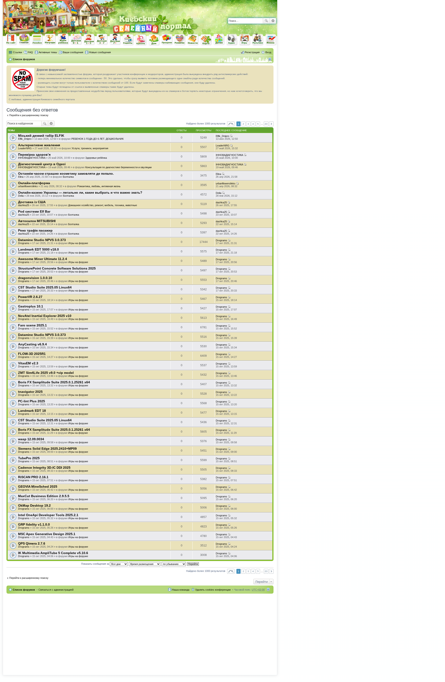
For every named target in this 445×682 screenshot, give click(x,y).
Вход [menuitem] (268, 52)
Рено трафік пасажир (35, 230)
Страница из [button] (231, 123)
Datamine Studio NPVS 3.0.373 (42, 240)
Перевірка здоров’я (34, 154)
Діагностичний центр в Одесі (42, 164)
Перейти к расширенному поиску (28, 115)
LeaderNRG (25, 148)
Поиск (266, 21)
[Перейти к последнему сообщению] (231, 136)
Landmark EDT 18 (32, 410)
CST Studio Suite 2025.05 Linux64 (45, 287)
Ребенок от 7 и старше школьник (115, 40)
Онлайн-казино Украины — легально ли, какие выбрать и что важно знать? (80, 192)
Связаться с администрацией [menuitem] (55, 589)
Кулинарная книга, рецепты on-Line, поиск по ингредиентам (128, 40)
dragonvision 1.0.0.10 (35, 278)
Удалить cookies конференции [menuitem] (213, 589)
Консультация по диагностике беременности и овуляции (118, 167)
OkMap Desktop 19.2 (34, 505)
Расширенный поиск (273, 21)
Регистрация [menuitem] (252, 52)
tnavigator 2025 (30, 392)
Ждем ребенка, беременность (63, 39)
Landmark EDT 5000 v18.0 (38, 249)
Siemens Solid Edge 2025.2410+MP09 (47, 448)
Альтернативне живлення (39, 145)
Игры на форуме (78, 243)
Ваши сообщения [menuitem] (73, 52)
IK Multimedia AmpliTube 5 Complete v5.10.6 (53, 553)
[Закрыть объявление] (269, 69)
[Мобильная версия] (270, 59)
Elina (20, 176)
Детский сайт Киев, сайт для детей (219, 39)
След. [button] (271, 123)
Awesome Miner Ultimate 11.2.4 (42, 259)
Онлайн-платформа (34, 183)
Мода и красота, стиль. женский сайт (141, 40)
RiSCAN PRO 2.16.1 (33, 477)
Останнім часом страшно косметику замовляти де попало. (66, 173)
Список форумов (24, 589)
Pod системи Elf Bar (34, 211)
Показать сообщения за (95, 563)
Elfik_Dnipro (25, 138)
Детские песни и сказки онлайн (232, 39)
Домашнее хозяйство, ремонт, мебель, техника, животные (102, 205)
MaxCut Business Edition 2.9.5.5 (43, 496)
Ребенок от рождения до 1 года (76, 39)
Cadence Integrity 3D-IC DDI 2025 (44, 467)
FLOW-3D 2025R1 (32, 354)
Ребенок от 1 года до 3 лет (89, 40)
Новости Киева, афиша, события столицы (193, 40)
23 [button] (266, 124)
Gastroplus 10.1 (30, 306)
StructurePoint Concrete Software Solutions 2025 (57, 268)
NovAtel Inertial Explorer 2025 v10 (44, 316)
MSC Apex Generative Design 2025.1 (46, 534)
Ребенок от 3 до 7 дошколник (102, 40)
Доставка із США (32, 202)
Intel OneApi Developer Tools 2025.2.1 (48, 515)
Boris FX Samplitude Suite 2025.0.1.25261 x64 (54, 382)
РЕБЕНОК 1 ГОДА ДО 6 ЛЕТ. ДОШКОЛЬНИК (97, 138)
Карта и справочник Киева (206, 40)
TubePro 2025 (29, 458)
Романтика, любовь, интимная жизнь (99, 186)
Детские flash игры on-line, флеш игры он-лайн (245, 39)
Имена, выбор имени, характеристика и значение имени (271, 40)
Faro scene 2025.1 (32, 325)
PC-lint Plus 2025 (31, 401)
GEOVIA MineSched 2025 (37, 486)
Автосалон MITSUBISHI (37, 221)
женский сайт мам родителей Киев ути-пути (11, 40)
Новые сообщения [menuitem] (100, 52)
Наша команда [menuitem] (180, 589)
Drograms (23, 243)
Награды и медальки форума (50, 39)
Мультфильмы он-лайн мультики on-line (258, 39)
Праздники (167, 39)
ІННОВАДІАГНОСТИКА (31, 157)
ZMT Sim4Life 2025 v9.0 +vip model (46, 373)
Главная (24, 39)
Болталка (68, 176)
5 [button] (258, 124)
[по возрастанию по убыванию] (174, 563)
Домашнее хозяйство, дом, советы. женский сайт (154, 40)
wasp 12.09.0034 (31, 439)
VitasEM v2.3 (28, 363)
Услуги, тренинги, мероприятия (90, 148)
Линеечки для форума (37, 39)
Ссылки (17, 52)
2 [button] (243, 124)
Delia (21, 195)
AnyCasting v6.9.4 (32, 344)
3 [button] (248, 124)
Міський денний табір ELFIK (41, 135)
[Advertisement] (223, 7)
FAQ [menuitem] (30, 52)
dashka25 (23, 205)
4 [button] (253, 124)
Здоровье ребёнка (96, 157)
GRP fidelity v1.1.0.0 (34, 524)
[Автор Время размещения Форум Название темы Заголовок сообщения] (145, 563)
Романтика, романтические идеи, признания (180, 40)
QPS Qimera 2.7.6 (31, 543)
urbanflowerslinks (28, 186)
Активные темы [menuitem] (48, 52)
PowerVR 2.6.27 (30, 297)
